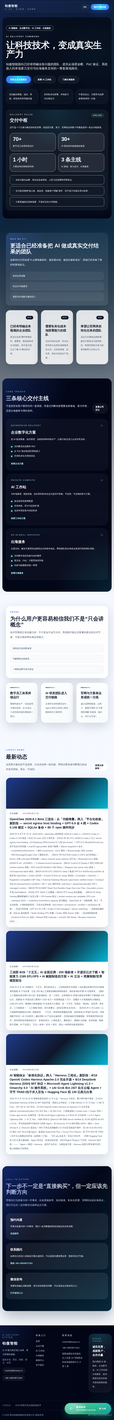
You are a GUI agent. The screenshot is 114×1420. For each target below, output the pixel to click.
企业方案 (40, 1346)
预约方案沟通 (100, 7)
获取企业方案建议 (18, 79)
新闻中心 (40, 1360)
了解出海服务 (68, 79)
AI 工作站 (40, 1351)
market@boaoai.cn (14, 1370)
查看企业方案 (17, 463)
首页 (38, 1341)
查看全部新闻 (99, 766)
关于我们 (40, 1365)
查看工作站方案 (18, 518)
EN (85, 7)
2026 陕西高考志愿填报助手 (28, 1405)
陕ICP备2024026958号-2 (100, 1415)
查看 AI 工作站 (44, 79)
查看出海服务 (17, 573)
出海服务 (40, 1355)
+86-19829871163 (13, 1378)
